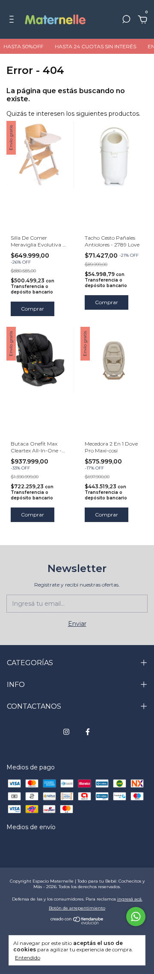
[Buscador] (126, 20)
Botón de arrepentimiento (77, 908)
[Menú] (13, 20)
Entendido (27, 957)
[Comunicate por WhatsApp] (135, 916)
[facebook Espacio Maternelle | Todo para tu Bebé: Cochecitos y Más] (87, 731)
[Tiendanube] (77, 922)
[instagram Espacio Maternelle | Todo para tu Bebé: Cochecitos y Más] (66, 731)
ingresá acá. (129, 899)
